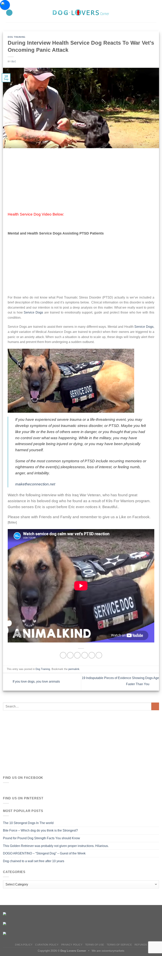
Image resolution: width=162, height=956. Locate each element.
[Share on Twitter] (77, 655)
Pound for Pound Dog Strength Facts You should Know (41, 838)
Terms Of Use (94, 944)
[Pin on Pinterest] (92, 655)
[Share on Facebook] (70, 655)
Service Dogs (33, 312)
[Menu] (9, 12)
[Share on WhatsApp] (63, 655)
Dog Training (16, 37)
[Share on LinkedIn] (99, 655)
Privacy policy (72, 944)
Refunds (141, 944)
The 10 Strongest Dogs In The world (28, 823)
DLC (13, 61)
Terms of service (119, 944)
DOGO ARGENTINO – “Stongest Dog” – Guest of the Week (44, 853)
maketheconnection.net (35, 484)
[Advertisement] (81, 182)
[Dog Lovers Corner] (81, 13)
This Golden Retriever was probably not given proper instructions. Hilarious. (56, 846)
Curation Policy (46, 944)
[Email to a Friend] (84, 655)
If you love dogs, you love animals (36, 681)
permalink (73, 669)
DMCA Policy (24, 944)
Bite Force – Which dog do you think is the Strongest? (40, 830)
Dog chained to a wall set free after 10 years (33, 861)
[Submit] (155, 706)
